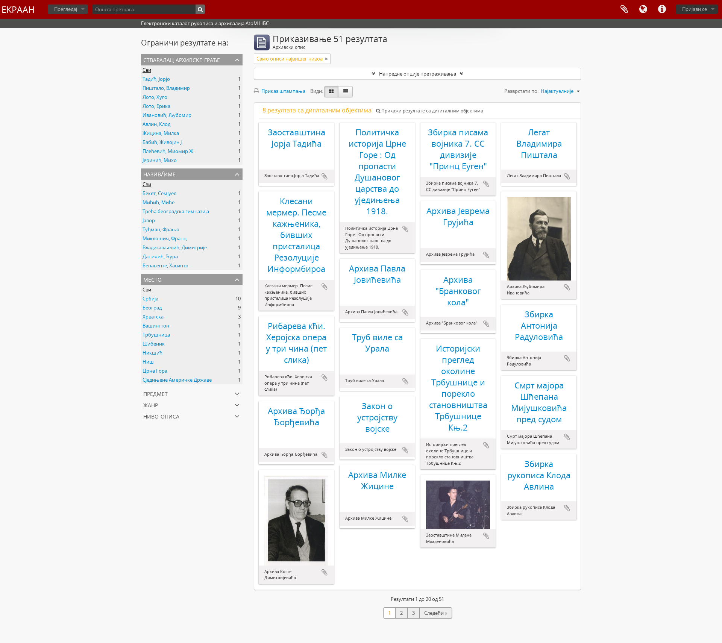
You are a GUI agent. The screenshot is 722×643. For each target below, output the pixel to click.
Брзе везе (661, 9)
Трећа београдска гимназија (176, 211)
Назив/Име (159, 173)
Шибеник (154, 343)
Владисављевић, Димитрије (175, 247)
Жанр (150, 404)
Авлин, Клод (156, 124)
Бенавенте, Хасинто (165, 265)
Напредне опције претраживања (417, 73)
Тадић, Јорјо (156, 79)
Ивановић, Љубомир (167, 115)
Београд (152, 307)
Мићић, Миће (158, 202)
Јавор (149, 220)
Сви (147, 70)
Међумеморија (624, 9)
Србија (150, 298)
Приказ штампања (282, 91)
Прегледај (65, 9)
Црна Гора (155, 370)
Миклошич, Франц (165, 238)
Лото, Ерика (156, 106)
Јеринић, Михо (160, 160)
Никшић (152, 352)
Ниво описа (161, 416)
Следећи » (435, 613)
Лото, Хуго (155, 97)
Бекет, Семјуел (159, 193)
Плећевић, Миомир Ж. (168, 151)
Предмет (155, 393)
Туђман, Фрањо (161, 229)
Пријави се (694, 9)
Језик (643, 9)
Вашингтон (156, 325)
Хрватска (153, 316)
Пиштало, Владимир (166, 88)
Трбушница (156, 334)
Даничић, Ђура (160, 256)
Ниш (148, 361)
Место (152, 279)
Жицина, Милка (161, 133)
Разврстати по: (521, 91)
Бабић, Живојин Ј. (163, 142)
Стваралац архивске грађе (181, 59)
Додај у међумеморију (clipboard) (324, 176)
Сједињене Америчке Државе (177, 379)
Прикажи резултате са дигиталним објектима (431, 111)
